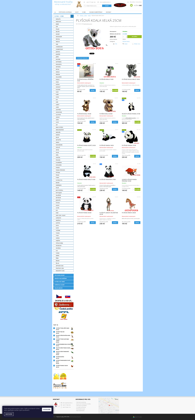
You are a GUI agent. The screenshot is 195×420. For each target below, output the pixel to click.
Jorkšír (58, 54)
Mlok (57, 137)
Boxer (57, 182)
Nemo (57, 142)
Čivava (58, 202)
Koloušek (59, 77)
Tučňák (58, 230)
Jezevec (58, 51)
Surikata (58, 218)
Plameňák (59, 162)
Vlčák (57, 208)
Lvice (57, 122)
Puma (57, 177)
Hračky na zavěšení (61, 278)
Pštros (58, 172)
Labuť (57, 104)
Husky (57, 205)
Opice (57, 150)
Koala (57, 79)
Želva (57, 263)
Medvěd (58, 132)
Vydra (57, 253)
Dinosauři (59, 36)
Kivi (57, 99)
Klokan (58, 89)
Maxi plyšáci (59, 127)
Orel (57, 155)
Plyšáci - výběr (59, 16)
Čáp (57, 26)
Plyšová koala (126, 41)
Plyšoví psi (59, 180)
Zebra (57, 255)
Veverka (58, 248)
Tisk (116, 44)
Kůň (57, 102)
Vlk (57, 250)
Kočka (58, 84)
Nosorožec (59, 145)
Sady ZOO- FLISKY (60, 215)
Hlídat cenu (137, 44)
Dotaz (126, 44)
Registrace (139, 2)
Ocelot (58, 147)
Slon (57, 228)
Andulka (58, 21)
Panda (58, 167)
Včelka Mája (59, 243)
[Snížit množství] (126, 37)
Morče (58, 135)
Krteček (58, 67)
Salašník (58, 195)
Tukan (58, 233)
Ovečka (58, 157)
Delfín (58, 31)
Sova (57, 225)
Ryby (57, 213)
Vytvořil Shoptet (138, 417)
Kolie (57, 187)
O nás (84, 12)
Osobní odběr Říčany (95, 12)
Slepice (58, 223)
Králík (58, 72)
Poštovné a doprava (65, 12)
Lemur (58, 117)
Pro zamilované (59, 275)
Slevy (77, 12)
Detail (93, 90)
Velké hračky (59, 288)
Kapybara (58, 62)
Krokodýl (59, 64)
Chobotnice (59, 49)
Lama (57, 107)
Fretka (58, 39)
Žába (57, 258)
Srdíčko (58, 220)
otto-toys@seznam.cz (67, 402)
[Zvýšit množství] (126, 36)
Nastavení (8, 414)
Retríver (58, 197)
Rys (57, 210)
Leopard (58, 109)
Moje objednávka (80, 410)
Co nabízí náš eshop (81, 407)
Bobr (57, 24)
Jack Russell (59, 190)
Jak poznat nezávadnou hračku (83, 404)
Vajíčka (58, 240)
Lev (57, 124)
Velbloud (58, 245)
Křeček (58, 74)
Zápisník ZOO (59, 265)
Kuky (57, 92)
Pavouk (58, 160)
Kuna (57, 97)
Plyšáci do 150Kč (60, 281)
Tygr (57, 235)
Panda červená (60, 170)
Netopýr (58, 140)
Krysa (57, 69)
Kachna (58, 59)
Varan (58, 238)
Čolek (57, 29)
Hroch (58, 41)
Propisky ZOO (60, 268)
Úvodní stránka (55, 12)
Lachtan (58, 114)
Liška (57, 119)
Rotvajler (59, 192)
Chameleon (59, 46)
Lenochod (59, 112)
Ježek (57, 57)
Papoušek (59, 165)
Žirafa (57, 260)
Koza (57, 82)
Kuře (57, 94)
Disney (58, 34)
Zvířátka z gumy (60, 285)
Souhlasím (46, 409)
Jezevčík (58, 200)
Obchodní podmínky (81, 402)
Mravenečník (60, 130)
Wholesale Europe (80, 409)
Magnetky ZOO (60, 270)
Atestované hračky (63, 3)
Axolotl (58, 19)
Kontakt (108, 12)
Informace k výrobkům (81, 405)
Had (57, 44)
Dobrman (58, 185)
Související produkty (82, 58)
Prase (57, 175)
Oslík (57, 152)
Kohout (58, 87)
